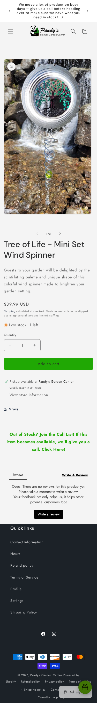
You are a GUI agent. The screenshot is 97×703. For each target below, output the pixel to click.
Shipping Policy (23, 612)
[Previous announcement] (9, 11)
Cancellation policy (51, 697)
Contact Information (26, 542)
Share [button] (14, 409)
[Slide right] (60, 233)
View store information (29, 394)
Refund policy (21, 565)
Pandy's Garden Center (46, 675)
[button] (10, 31)
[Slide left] (37, 233)
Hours (15, 553)
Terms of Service (24, 577)
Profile (15, 588)
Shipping (10, 311)
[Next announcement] (87, 11)
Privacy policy (54, 681)
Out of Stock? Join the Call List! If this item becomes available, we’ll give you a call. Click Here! (48, 441)
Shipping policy (35, 689)
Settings (17, 600)
